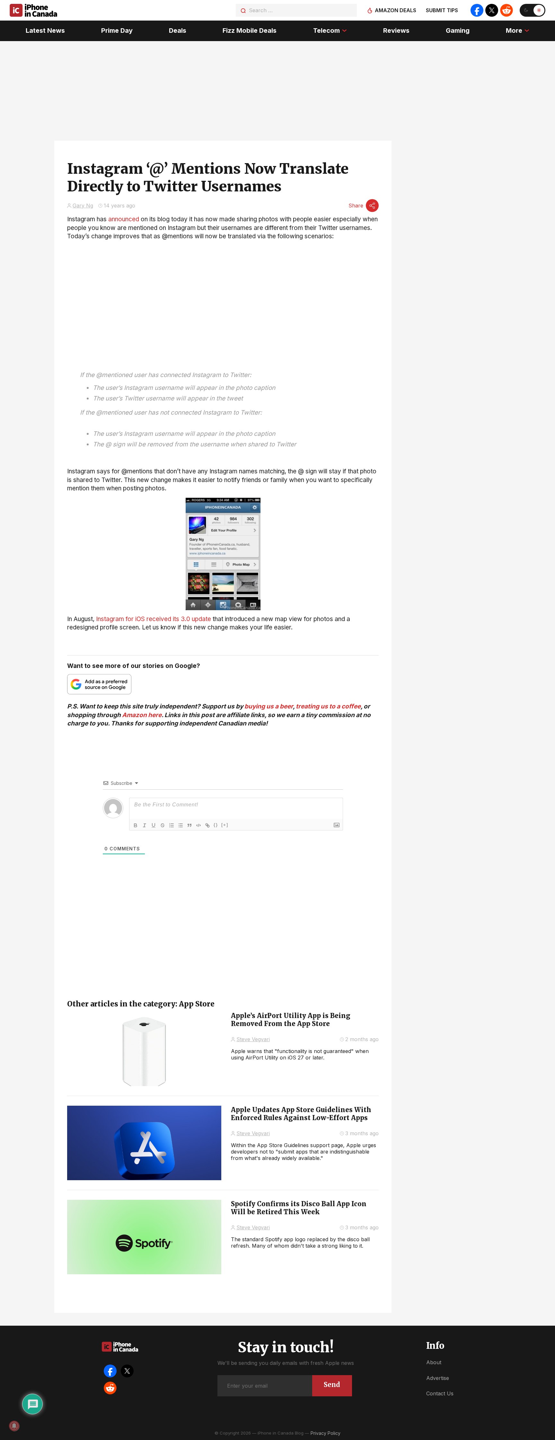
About (433, 1362)
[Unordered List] (180, 825)
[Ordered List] (171, 825)
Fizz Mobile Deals (250, 30)
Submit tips (442, 10)
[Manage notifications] (14, 1426)
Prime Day (117, 30)
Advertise (437, 1378)
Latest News (45, 30)
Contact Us (440, 1393)
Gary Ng (83, 205)
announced (123, 219)
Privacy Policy (325, 1433)
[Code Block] (198, 825)
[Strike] (162, 825)
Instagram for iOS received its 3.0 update (153, 619)
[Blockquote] (189, 825)
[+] (224, 824)
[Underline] (153, 825)
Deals (177, 30)
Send (332, 1385)
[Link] (207, 825)
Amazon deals (395, 10)
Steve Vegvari (253, 1039)
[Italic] (144, 825)
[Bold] (135, 825)
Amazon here (142, 715)
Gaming (458, 30)
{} (216, 824)
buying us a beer (268, 706)
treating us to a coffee (328, 706)
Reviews (396, 30)
